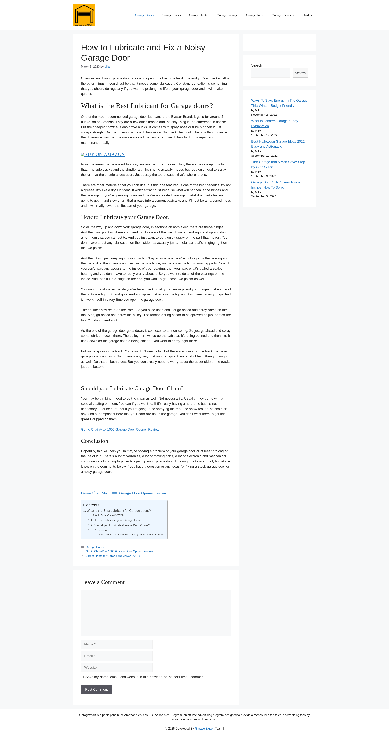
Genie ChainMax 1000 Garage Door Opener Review (120, 429)
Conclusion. (101, 530)
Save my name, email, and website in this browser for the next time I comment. (145, 677)
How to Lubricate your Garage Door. (117, 520)
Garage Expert (204, 728)
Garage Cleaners (283, 15)
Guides (307, 15)
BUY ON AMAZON (104, 154)
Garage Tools (255, 15)
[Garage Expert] (84, 15)
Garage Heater (199, 15)
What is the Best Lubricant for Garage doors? (119, 510)
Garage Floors (171, 15)
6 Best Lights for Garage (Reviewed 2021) (113, 555)
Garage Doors (144, 15)
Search (256, 65)
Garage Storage (227, 15)
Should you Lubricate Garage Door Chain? (122, 525)
